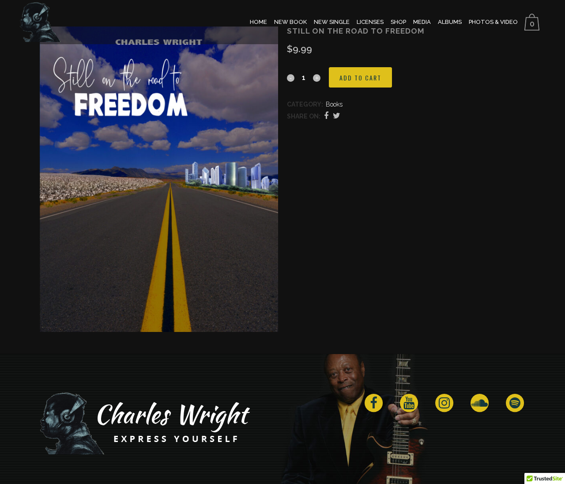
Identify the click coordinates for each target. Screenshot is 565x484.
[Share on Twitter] (336, 115)
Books (334, 104)
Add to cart (360, 77)
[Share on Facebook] (326, 115)
